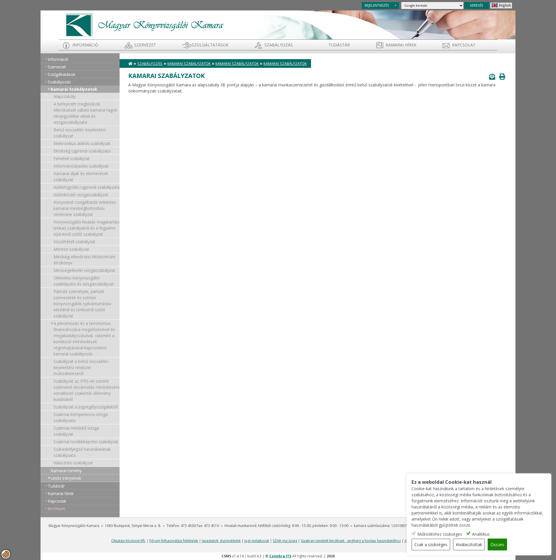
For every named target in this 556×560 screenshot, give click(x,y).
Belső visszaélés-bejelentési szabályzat (80, 133)
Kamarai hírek (401, 45)
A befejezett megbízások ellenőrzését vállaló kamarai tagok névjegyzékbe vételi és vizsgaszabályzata (85, 113)
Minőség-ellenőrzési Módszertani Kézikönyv (84, 260)
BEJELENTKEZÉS (377, 5)
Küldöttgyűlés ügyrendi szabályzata (87, 187)
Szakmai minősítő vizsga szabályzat (76, 431)
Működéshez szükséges (439, 534)
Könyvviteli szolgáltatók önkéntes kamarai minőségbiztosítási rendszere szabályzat (85, 208)
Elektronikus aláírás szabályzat (82, 143)
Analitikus (481, 534)
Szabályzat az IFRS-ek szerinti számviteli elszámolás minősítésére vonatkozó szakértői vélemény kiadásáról (87, 390)
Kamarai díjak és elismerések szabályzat (81, 176)
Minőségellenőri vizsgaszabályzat (84, 270)
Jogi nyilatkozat (256, 540)
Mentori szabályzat (71, 249)
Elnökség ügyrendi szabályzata (82, 151)
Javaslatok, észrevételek (221, 540)
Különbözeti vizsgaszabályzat (81, 194)
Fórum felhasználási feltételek (173, 540)
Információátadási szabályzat (81, 166)
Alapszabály (65, 96)
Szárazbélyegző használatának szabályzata (82, 452)
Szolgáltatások (210, 45)
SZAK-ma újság (285, 540)
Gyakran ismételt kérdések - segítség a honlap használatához (351, 540)
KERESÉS (476, 5)
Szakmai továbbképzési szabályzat (86, 441)
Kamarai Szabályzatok (74, 89)
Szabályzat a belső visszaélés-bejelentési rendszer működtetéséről (81, 367)
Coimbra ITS (280, 556)
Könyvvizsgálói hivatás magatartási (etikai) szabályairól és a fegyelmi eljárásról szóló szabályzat (86, 228)
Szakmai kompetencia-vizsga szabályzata (81, 417)
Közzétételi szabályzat (74, 241)
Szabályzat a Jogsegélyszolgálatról (86, 407)
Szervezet (145, 45)
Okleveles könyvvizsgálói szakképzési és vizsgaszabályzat (84, 281)
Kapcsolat (463, 45)
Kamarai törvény (66, 470)
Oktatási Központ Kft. (128, 540)
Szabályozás (149, 63)
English (505, 5)
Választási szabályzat (73, 463)
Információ (85, 45)
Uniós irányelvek (66, 478)
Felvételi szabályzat (72, 158)
